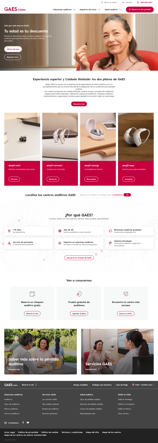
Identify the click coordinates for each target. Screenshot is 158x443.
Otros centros (123, 413)
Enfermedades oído (87, 413)
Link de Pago (122, 384)
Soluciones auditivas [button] (62, 9)
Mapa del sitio (92, 432)
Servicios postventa (49, 413)
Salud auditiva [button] (111, 9)
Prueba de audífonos (50, 408)
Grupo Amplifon (81, 384)
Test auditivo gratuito (50, 404)
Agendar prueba (79, 313)
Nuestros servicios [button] (88, 9)
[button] (140, 9)
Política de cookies (49, 432)
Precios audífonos (11, 408)
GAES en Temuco (124, 408)
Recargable (91, 179)
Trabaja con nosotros (102, 384)
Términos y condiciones (72, 432)
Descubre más (79, 104)
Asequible (129, 179)
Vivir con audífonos (11, 413)
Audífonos (8, 399)
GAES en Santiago (125, 399)
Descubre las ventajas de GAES (79, 257)
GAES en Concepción (126, 404)
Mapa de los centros (111, 432)
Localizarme (118, 195)
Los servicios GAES (49, 399)
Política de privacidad (28, 432)
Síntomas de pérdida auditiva (91, 404)
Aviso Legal (9, 432)
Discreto (14, 179)
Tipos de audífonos (11, 404)
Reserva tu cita (32, 313)
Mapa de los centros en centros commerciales (25, 435)
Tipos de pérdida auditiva (90, 399)
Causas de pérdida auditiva (91, 408)
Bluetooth (53, 179)
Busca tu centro (125, 313)
